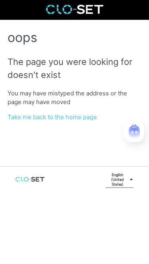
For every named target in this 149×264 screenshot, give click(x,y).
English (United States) (117, 179)
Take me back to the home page (52, 117)
